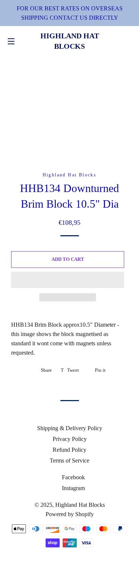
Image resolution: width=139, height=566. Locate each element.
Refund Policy (69, 450)
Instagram (72, 488)
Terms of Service (69, 460)
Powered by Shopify (70, 514)
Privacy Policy (70, 439)
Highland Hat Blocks (69, 41)
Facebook (72, 477)
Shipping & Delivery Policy (69, 428)
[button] (67, 280)
